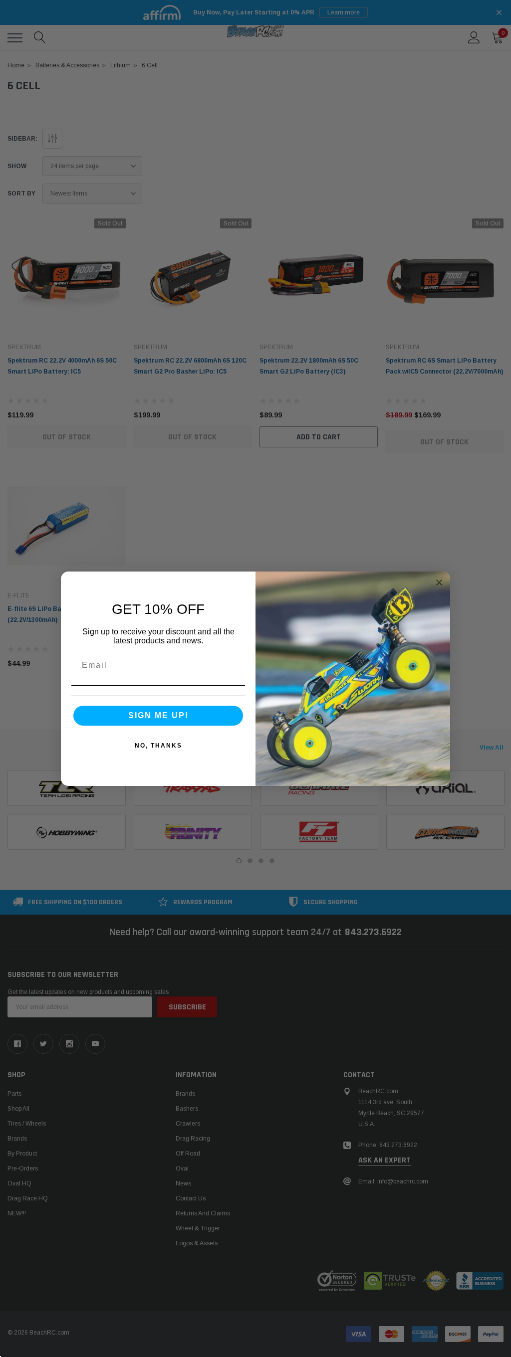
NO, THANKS (158, 745)
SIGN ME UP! (158, 715)
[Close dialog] (439, 582)
